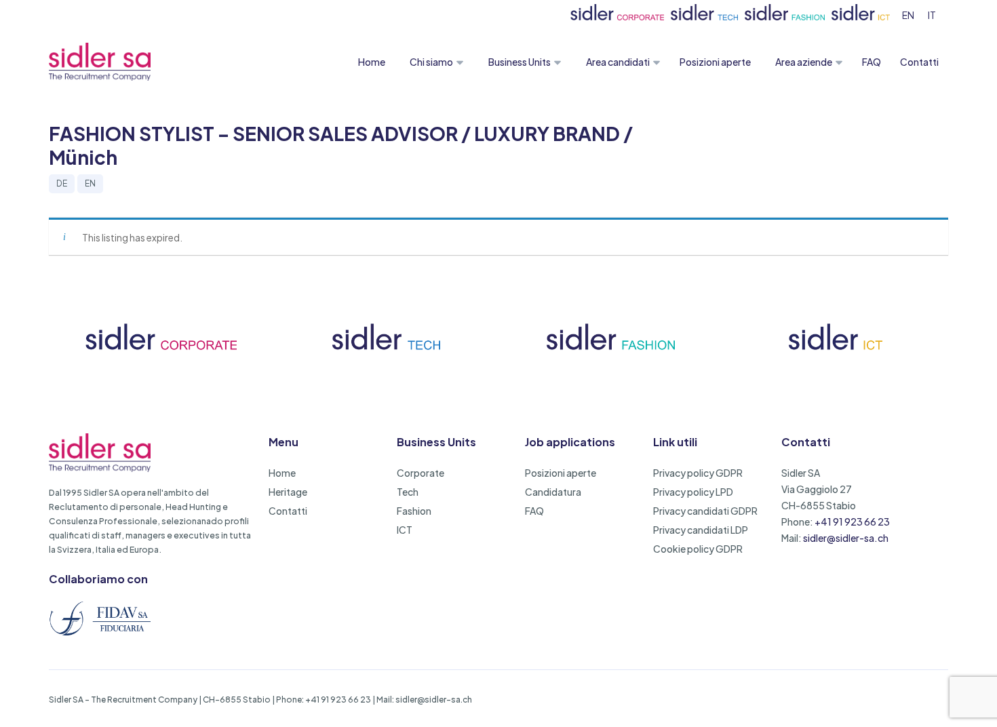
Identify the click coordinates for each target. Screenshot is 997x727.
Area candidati (618, 61)
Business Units (519, 61)
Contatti (919, 61)
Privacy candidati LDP (700, 530)
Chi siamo (431, 61)
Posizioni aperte (715, 61)
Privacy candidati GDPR (705, 511)
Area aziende (803, 61)
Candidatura (553, 492)
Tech (407, 492)
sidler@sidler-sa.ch (845, 538)
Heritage (288, 492)
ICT (404, 530)
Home (371, 61)
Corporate (420, 473)
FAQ (871, 61)
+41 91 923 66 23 (852, 521)
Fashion (414, 511)
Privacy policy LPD (693, 492)
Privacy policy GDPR (698, 473)
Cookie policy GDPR (698, 549)
